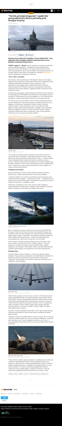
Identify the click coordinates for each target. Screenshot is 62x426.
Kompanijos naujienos (43, 408)
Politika (10, 393)
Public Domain (15, 227)
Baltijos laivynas (44, 373)
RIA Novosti (47, 72)
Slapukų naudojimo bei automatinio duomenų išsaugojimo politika (17, 408)
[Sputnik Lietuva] (7, 12)
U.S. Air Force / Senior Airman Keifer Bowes (21, 293)
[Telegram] (29, 54)
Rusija (16, 373)
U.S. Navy (14, 51)
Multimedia (38, 393)
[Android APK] (5, 413)
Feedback (35, 408)
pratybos (20, 373)
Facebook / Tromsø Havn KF (18, 151)
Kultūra (31, 393)
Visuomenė (25, 393)
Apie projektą (4, 406)
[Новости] (21, 54)
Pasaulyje (11, 373)
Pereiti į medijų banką (25, 357)
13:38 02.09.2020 (12, 23)
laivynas (26, 373)
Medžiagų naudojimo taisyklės (15, 406)
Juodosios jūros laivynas (34, 373)
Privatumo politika (27, 406)
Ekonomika (17, 393)
